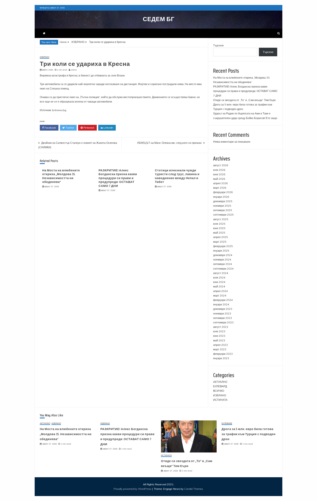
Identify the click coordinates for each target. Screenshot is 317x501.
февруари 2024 (223, 300)
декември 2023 (222, 309)
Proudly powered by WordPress (133, 488)
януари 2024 (221, 304)
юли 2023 (219, 331)
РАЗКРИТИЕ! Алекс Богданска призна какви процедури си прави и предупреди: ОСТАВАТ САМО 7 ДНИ (118, 178)
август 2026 (220, 165)
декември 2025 (222, 201)
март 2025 (219, 241)
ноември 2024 (222, 259)
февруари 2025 (223, 246)
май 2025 (219, 232)
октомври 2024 (222, 264)
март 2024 (219, 295)
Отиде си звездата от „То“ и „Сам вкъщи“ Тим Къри (244, 100)
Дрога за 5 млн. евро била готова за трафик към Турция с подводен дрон (249, 434)
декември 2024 (222, 255)
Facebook (50, 127)
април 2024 (220, 291)
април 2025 (220, 237)
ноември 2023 (222, 313)
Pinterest (88, 127)
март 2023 (219, 349)
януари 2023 (221, 358)
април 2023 (220, 344)
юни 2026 (219, 174)
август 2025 (220, 219)
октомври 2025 (222, 210)
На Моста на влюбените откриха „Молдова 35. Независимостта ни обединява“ (61, 176)
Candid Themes (193, 488)
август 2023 (220, 326)
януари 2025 (221, 250)
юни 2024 (219, 282)
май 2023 (219, 340)
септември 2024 (223, 268)
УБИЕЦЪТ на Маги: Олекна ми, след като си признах (169, 142)
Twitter (69, 127)
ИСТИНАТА (220, 399)
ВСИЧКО (218, 390)
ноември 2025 (222, 205)
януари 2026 (221, 196)
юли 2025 (219, 223)
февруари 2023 (223, 353)
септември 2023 (223, 322)
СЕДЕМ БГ (158, 19)
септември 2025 (223, 214)
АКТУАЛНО (220, 381)
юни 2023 (219, 335)
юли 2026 (219, 170)
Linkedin (108, 127)
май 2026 (219, 178)
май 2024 (219, 286)
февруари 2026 (223, 192)
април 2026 (220, 183)
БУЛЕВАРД (220, 386)
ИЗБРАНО (44, 57)
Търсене (218, 45)
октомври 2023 (222, 318)
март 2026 (219, 187)
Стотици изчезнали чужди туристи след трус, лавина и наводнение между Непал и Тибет (177, 176)
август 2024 (220, 273)
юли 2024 (219, 277)
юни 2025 (219, 228)
